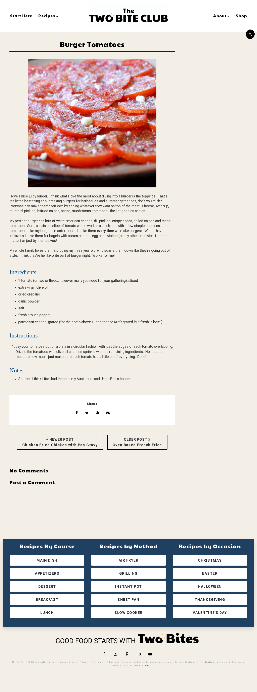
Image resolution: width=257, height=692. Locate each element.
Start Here (21, 15)
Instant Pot (128, 586)
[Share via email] (107, 413)
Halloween (210, 586)
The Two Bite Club (139, 665)
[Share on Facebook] (76, 413)
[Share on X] (87, 413)
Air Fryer (129, 560)
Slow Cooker (128, 612)
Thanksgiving (210, 599)
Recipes (46, 15)
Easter (209, 573)
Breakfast (47, 599)
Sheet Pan (128, 599)
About (219, 15)
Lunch (47, 612)
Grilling (128, 573)
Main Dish (47, 560)
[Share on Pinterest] (97, 413)
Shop (241, 15)
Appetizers (47, 573)
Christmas (210, 560)
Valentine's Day (210, 612)
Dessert (47, 586)
